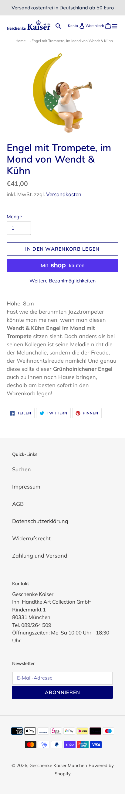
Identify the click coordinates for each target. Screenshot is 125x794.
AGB (18, 503)
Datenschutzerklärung (40, 521)
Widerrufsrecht (31, 538)
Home (20, 40)
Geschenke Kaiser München (58, 765)
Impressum (26, 486)
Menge (14, 216)
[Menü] (114, 25)
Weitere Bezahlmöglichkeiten (62, 281)
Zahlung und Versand (39, 555)
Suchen (21, 469)
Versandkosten (63, 194)
